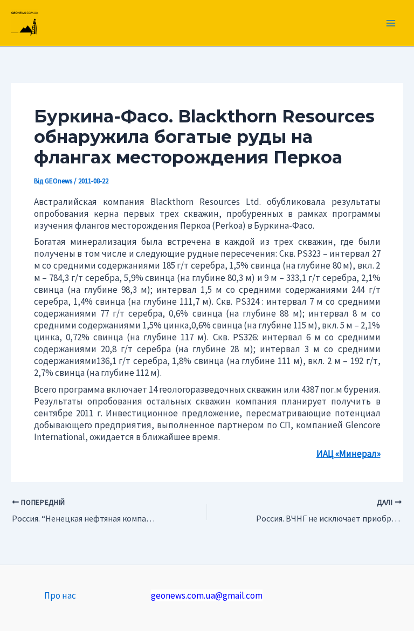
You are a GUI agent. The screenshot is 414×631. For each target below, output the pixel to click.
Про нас (60, 595)
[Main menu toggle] (391, 23)
